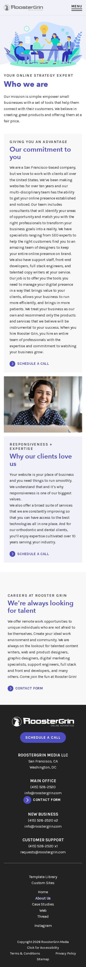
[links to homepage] (23, 7)
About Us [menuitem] (43, 898)
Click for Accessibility (43, 948)
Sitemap (43, 959)
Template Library (43, 876)
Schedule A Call (43, 737)
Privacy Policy (65, 953)
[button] (76, 8)
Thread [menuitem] (43, 916)
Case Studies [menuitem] (43, 904)
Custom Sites (43, 882)
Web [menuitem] (43, 910)
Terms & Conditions (25, 953)
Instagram (43, 925)
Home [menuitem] (43, 892)
